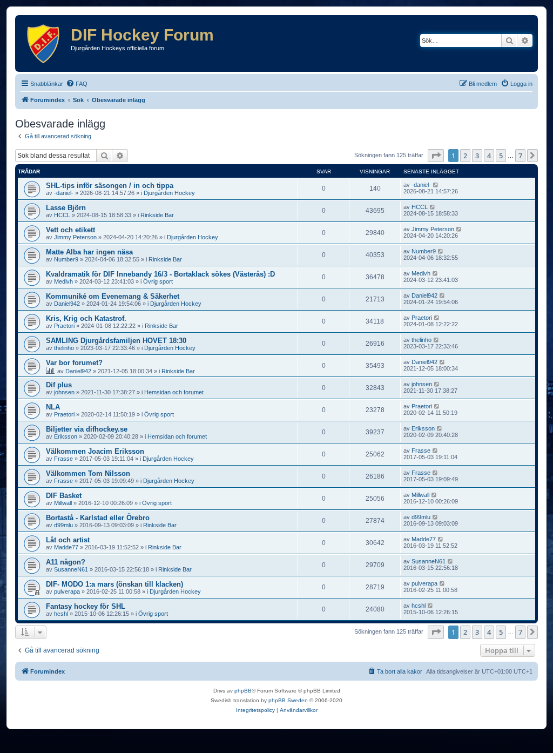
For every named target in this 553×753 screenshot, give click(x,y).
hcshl (61, 613)
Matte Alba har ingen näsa (89, 252)
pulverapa (67, 591)
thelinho (64, 348)
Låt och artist (68, 540)
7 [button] (520, 155)
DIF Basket (64, 496)
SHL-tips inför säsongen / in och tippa (109, 185)
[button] (436, 155)
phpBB (243, 691)
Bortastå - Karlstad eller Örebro (98, 518)
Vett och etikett (70, 230)
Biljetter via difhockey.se (86, 429)
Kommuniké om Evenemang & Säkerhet (112, 296)
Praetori (64, 325)
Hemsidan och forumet (174, 392)
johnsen (64, 392)
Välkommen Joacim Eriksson (95, 451)
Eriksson (65, 436)
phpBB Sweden (288, 700)
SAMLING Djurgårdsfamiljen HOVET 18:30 (116, 341)
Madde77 (66, 547)
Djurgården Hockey (169, 193)
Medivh (63, 281)
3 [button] (477, 155)
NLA (53, 407)
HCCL (62, 215)
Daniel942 (67, 303)
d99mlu (63, 525)
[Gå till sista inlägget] (436, 184)
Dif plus (59, 385)
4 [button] (489, 155)
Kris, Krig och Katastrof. (86, 318)
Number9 (66, 259)
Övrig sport (158, 281)
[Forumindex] (44, 43)
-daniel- (63, 193)
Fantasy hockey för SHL (85, 606)
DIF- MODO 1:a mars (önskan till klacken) (114, 584)
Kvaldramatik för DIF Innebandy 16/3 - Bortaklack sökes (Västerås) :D (160, 274)
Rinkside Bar (157, 215)
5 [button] (501, 155)
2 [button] (465, 155)
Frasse (63, 458)
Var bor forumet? (74, 363)
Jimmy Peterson (75, 237)
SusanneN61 (71, 569)
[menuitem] (76, 83)
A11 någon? (65, 562)
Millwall (63, 503)
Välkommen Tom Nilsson (88, 473)
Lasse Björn (66, 208)
